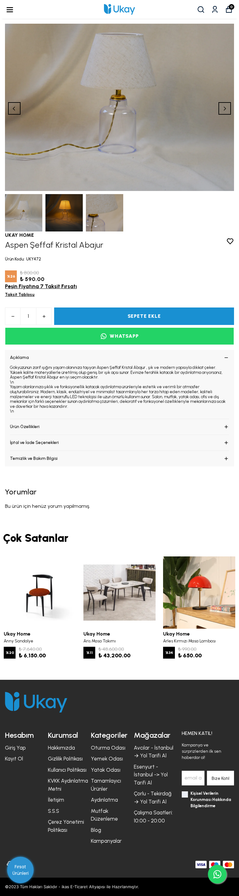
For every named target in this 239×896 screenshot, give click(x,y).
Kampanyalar (106, 841)
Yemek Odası (107, 758)
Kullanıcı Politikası (67, 770)
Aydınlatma (104, 800)
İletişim (56, 800)
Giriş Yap (15, 748)
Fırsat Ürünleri (20, 870)
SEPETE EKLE (144, 316)
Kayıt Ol (14, 758)
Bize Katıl (220, 778)
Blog (96, 830)
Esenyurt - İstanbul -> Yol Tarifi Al (151, 775)
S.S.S (53, 811)
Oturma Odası (108, 748)
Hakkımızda (61, 748)
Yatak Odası (105, 770)
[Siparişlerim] (215, 9)
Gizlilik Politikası (65, 758)
